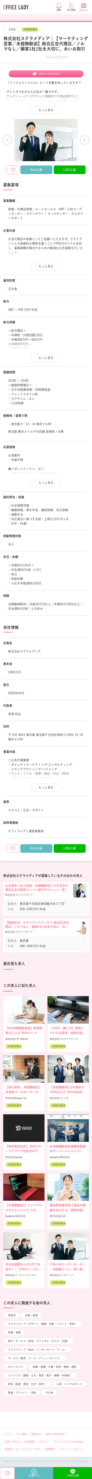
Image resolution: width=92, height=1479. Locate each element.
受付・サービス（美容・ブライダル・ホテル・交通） (38, 1341)
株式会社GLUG (58, 1216)
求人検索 (21, 1434)
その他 (49, 1392)
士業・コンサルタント (69, 1384)
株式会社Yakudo (13, 1157)
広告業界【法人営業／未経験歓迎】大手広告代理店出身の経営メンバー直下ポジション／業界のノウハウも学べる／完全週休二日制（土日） (36, 888)
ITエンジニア (15, 1367)
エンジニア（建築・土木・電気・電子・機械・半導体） (40, 1375)
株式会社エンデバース (61, 1275)
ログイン (44, 1441)
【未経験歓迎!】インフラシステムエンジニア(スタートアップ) (23, 1210)
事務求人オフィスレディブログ (22, 1449)
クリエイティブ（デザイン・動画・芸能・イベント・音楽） (42, 1324)
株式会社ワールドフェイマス (20, 1275)
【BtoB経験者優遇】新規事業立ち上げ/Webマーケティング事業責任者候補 (23, 1033)
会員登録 (29, 1441)
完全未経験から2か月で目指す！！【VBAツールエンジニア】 (23, 1269)
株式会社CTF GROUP (16, 1039)
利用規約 (50, 1449)
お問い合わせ (12, 1441)
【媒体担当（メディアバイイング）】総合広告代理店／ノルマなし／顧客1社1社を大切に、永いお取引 (37, 925)
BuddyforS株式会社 (60, 1157)
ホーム (8, 1434)
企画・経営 (31, 1315)
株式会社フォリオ (59, 1098)
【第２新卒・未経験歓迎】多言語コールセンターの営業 (23, 1092)
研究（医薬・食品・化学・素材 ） (27, 1384)
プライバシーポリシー (72, 1449)
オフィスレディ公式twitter (68, 1441)
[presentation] (7, 140)
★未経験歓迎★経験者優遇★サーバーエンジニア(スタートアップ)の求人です (68, 1151)
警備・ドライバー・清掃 (22, 1392)
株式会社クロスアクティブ (64, 1039)
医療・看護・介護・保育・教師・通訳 (54, 1367)
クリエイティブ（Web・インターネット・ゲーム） (37, 1349)
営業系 (12, 1315)
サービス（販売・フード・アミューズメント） (35, 1358)
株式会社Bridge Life (16, 1098)
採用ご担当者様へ (56, 1434)
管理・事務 (14, 1332)
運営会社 (36, 1434)
